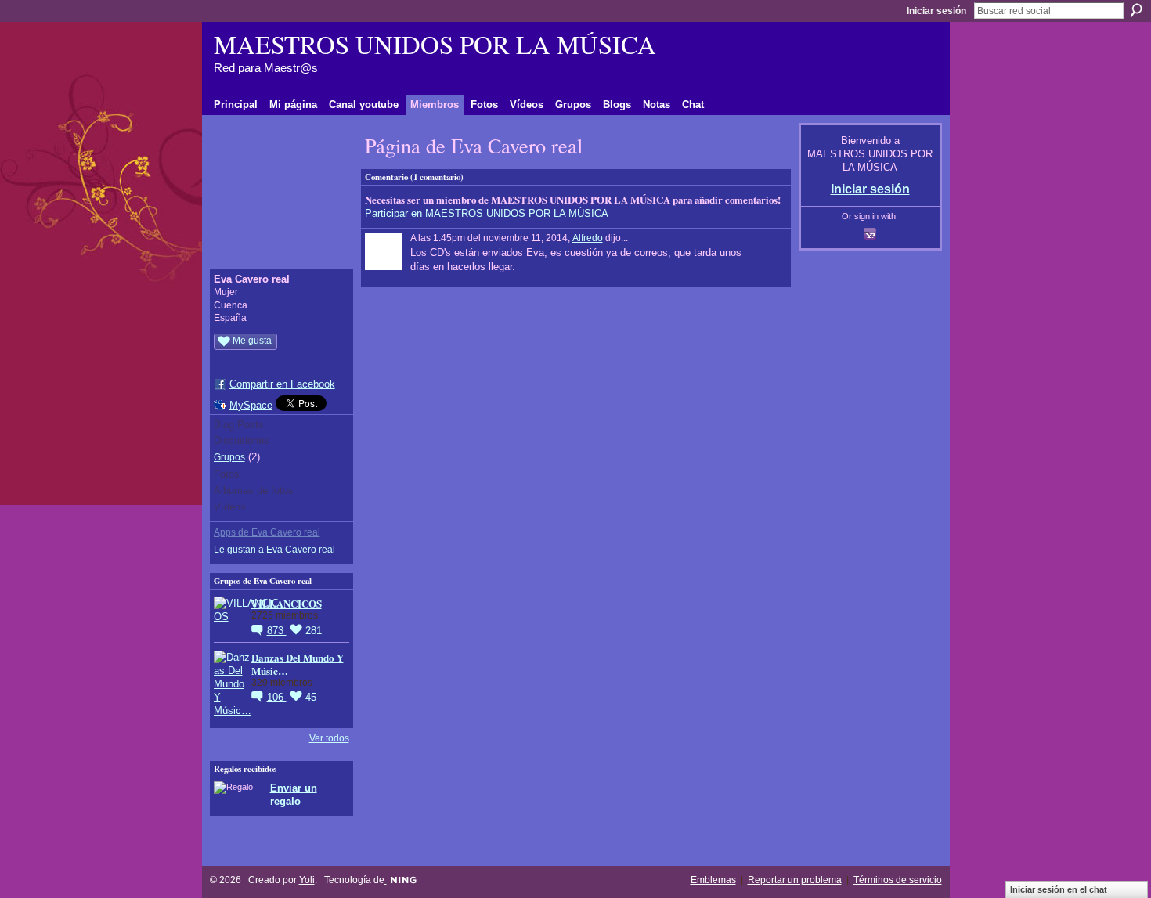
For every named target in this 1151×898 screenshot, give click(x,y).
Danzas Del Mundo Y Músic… (297, 664)
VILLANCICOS (286, 603)
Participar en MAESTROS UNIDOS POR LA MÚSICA (486, 213)
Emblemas (713, 880)
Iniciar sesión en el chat (1058, 889)
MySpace (250, 405)
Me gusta (252, 340)
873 (277, 631)
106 (277, 697)
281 (313, 631)
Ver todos (329, 738)
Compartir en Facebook (282, 384)
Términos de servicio (897, 880)
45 (310, 697)
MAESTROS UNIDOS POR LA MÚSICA (435, 44)
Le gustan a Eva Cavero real (274, 549)
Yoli (307, 880)
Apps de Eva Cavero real (267, 532)
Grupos (229, 457)
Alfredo (587, 238)
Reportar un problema (795, 880)
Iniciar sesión (936, 10)
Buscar (1136, 10)
